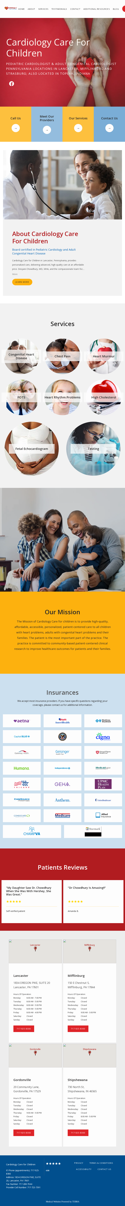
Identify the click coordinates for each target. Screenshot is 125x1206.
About (31, 9)
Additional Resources (96, 9)
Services (43, 9)
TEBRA (75, 1202)
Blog (116, 9)
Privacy (78, 1163)
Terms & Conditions (101, 1163)
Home (21, 9)
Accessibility (83, 1169)
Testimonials (59, 9)
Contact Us (104, 1169)
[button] (35, 949)
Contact (75, 9)
